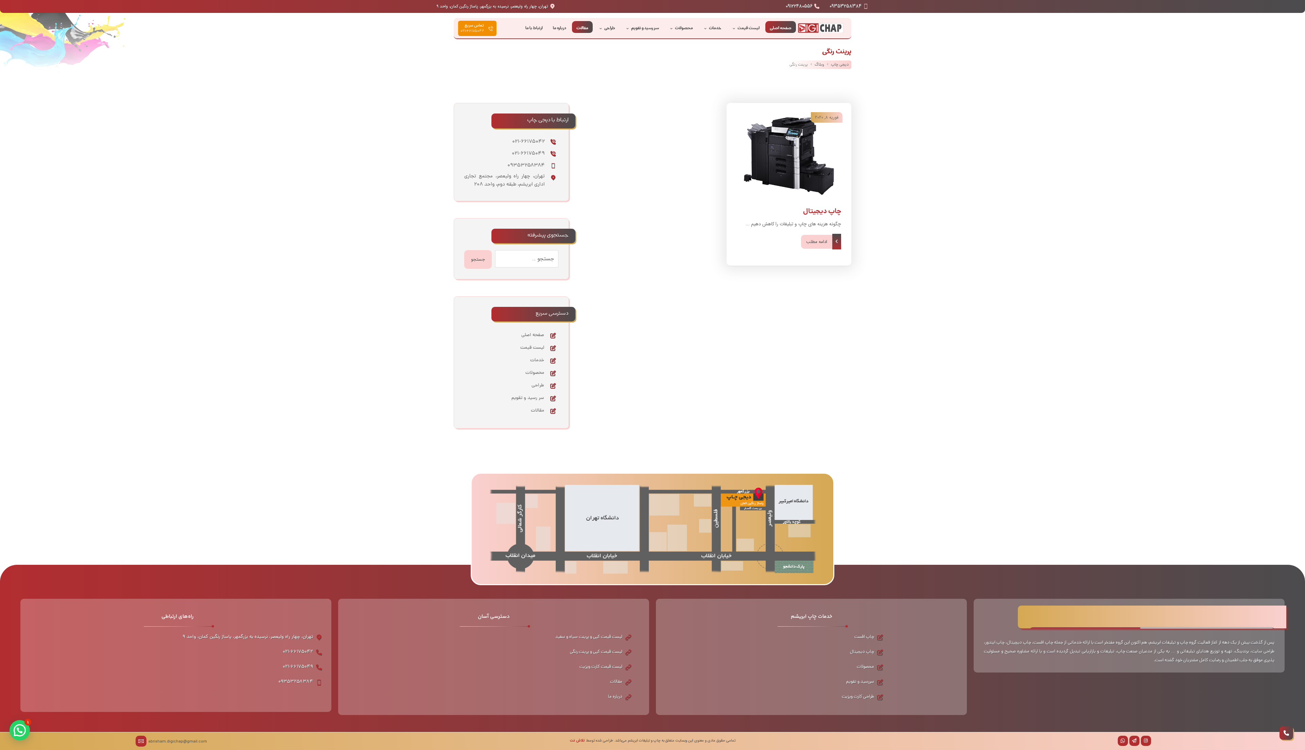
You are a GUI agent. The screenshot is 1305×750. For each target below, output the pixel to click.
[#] (1146, 741)
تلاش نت (577, 741)
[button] (20, 730)
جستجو (478, 259)
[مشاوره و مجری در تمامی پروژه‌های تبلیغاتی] (821, 28)
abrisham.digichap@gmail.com (177, 742)
